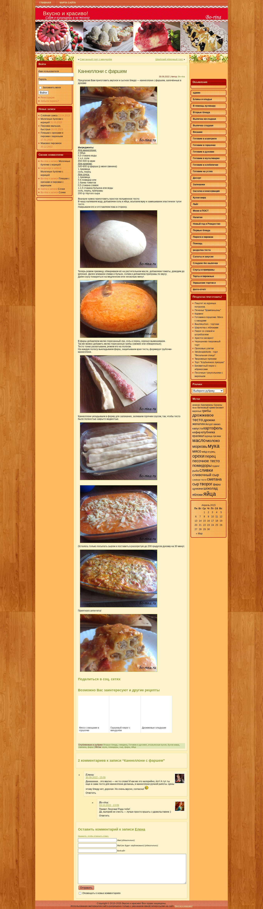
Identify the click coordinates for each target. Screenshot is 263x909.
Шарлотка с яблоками (206, 327)
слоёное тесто (199, 480)
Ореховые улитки (204, 348)
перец (210, 456)
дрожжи (209, 420)
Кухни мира (173, 745)
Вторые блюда (110, 745)
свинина (82, 747)
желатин (198, 424)
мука (104, 747)
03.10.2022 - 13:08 (109, 805)
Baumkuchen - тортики (207, 324)
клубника (208, 432)
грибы (206, 411)
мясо (196, 451)
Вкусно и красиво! (65, 13)
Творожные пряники (206, 359)
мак (219, 436)
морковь (199, 446)
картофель (212, 428)
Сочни (61, 189)
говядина (123, 745)
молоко (213, 440)
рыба (195, 470)
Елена (140, 829)
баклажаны (207, 405)
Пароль (42, 79)
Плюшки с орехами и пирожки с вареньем (55, 182)
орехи (198, 456)
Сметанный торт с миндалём (96, 59)
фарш (90, 747)
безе (194, 407)
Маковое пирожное (51, 143)
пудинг (215, 466)
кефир (196, 432)
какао (217, 424)
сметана (214, 479)
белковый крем (206, 407)
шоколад (211, 488)
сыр (121, 747)
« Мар (199, 533)
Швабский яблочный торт (169, 59)
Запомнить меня (52, 87)
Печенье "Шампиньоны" (208, 310)
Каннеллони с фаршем (102, 71)
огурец (211, 451)
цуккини (197, 488)
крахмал (198, 436)
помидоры (113, 747)
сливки (206, 470)
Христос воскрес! (204, 338)
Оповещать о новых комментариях (101, 893)
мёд (204, 451)
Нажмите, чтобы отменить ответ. (93, 836)
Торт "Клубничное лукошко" (209, 362)
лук (214, 436)
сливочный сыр (205, 475)
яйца (133, 747)
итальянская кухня (157, 745)
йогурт (209, 424)
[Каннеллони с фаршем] (118, 145)
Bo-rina (181, 76)
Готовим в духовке (138, 745)
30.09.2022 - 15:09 (96, 777)
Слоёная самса (49, 115)
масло (199, 440)
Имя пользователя (48, 71)
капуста (197, 428)
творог (206, 483)
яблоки (197, 495)
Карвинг (199, 313)
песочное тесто (206, 461)
